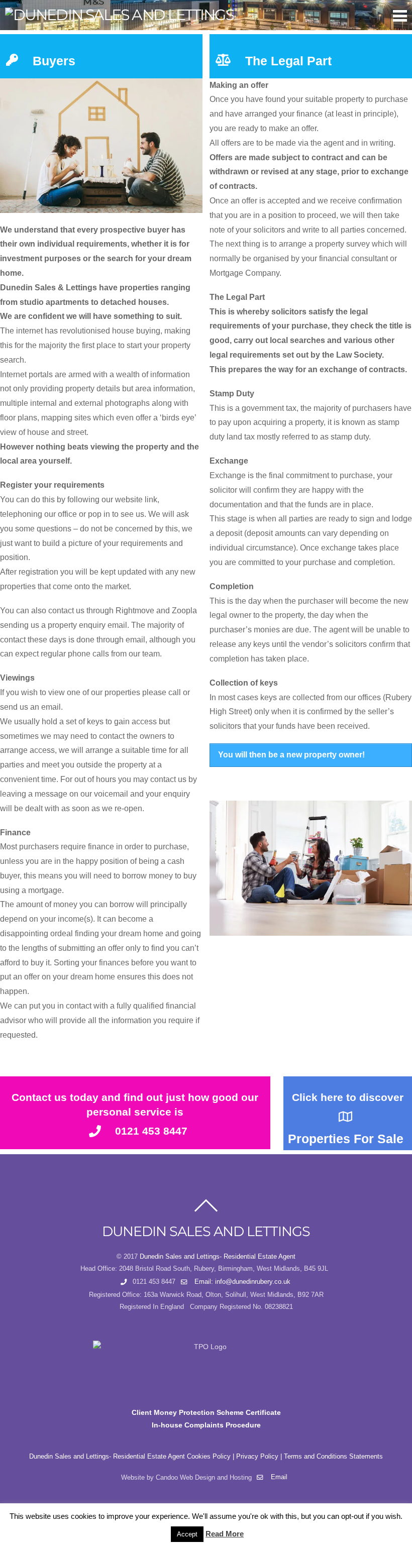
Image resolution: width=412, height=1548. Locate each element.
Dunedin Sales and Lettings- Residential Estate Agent (217, 1256)
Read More (224, 1533)
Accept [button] (187, 1534)
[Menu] (400, 16)
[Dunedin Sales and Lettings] (119, 15)
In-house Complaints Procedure (206, 1425)
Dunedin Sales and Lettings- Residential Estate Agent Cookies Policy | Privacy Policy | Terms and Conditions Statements (206, 1456)
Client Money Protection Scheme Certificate (206, 1412)
